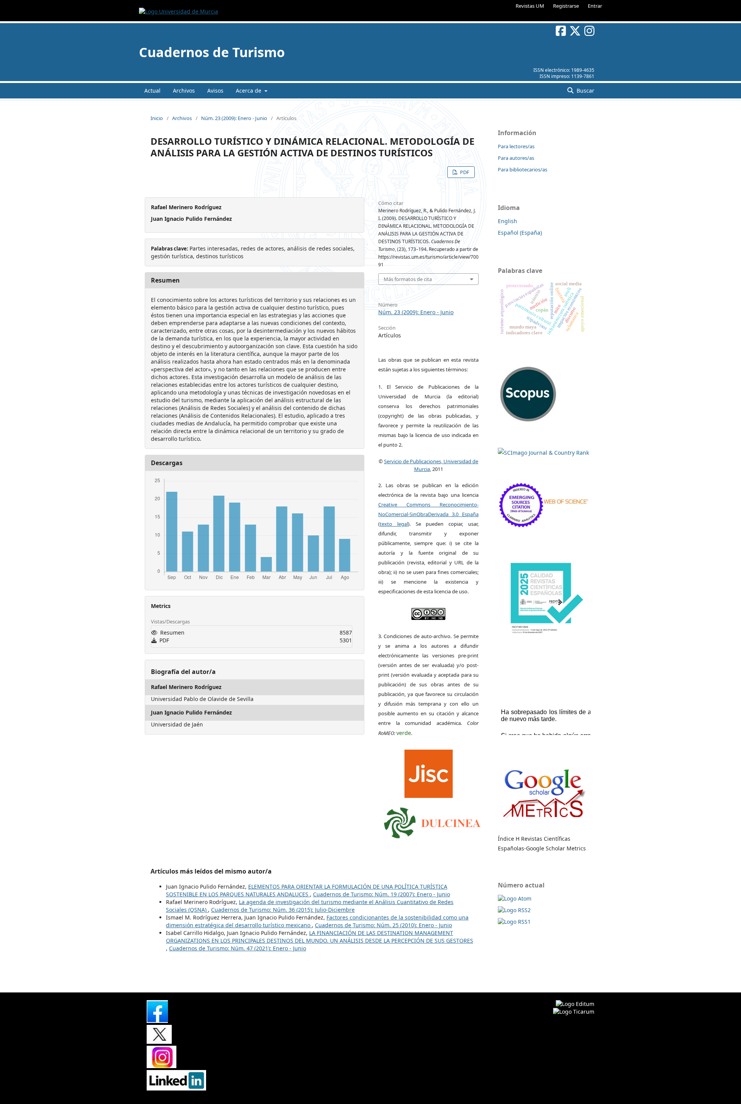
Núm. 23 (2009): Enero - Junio (234, 118)
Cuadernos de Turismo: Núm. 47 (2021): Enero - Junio (237, 948)
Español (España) (520, 232)
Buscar (584, 90)
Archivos (184, 90)
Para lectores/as (516, 146)
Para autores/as (516, 157)
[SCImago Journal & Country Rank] (543, 452)
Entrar (595, 5)
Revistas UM (530, 5)
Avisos (215, 90)
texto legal (394, 523)
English (507, 221)
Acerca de (249, 90)
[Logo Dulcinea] (432, 821)
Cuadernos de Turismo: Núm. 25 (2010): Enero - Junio (383, 925)
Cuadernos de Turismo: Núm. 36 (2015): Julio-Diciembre (283, 909)
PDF (464, 172)
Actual (152, 90)
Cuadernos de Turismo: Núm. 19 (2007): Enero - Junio (381, 894)
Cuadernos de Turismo (212, 52)
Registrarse (566, 5)
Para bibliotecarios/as (522, 169)
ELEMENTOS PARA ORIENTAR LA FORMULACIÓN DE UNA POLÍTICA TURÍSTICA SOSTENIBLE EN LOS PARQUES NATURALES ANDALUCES (306, 890)
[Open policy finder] (429, 772)
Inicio (157, 118)
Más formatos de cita (408, 279)
